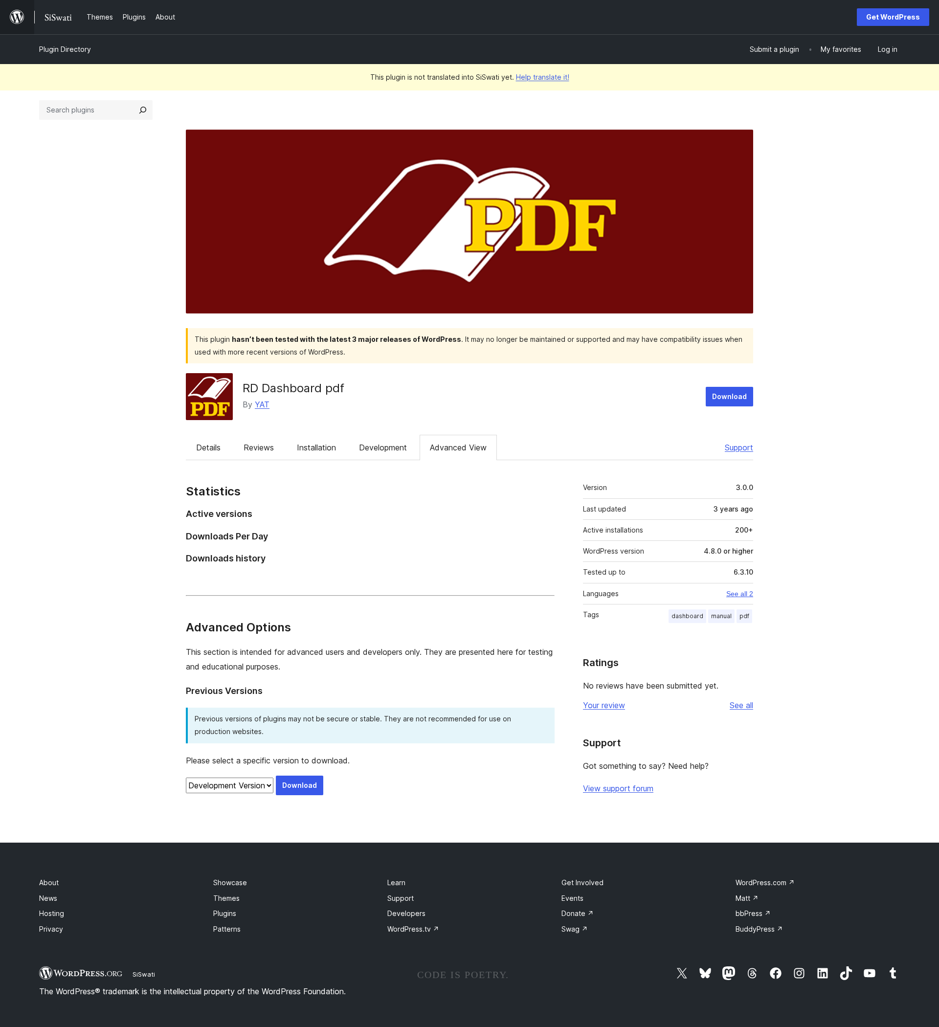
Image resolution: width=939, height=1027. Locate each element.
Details (208, 447)
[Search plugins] (143, 110)
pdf (744, 616)
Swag (574, 929)
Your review (604, 705)
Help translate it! (542, 77)
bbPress (753, 913)
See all (741, 705)
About (49, 882)
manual (721, 616)
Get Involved (582, 882)
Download (729, 396)
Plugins (224, 913)
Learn (396, 882)
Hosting (51, 913)
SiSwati (144, 974)
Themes (226, 898)
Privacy (51, 929)
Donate (577, 913)
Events (572, 898)
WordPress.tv (413, 929)
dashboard (687, 616)
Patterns (227, 929)
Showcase (230, 882)
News (48, 898)
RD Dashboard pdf (293, 388)
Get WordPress (893, 17)
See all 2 (739, 594)
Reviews (259, 447)
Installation (316, 447)
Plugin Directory (65, 49)
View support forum (618, 788)
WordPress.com (765, 882)
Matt (747, 898)
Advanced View (458, 447)
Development (383, 447)
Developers (406, 913)
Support (739, 447)
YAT (262, 404)
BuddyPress (759, 929)
